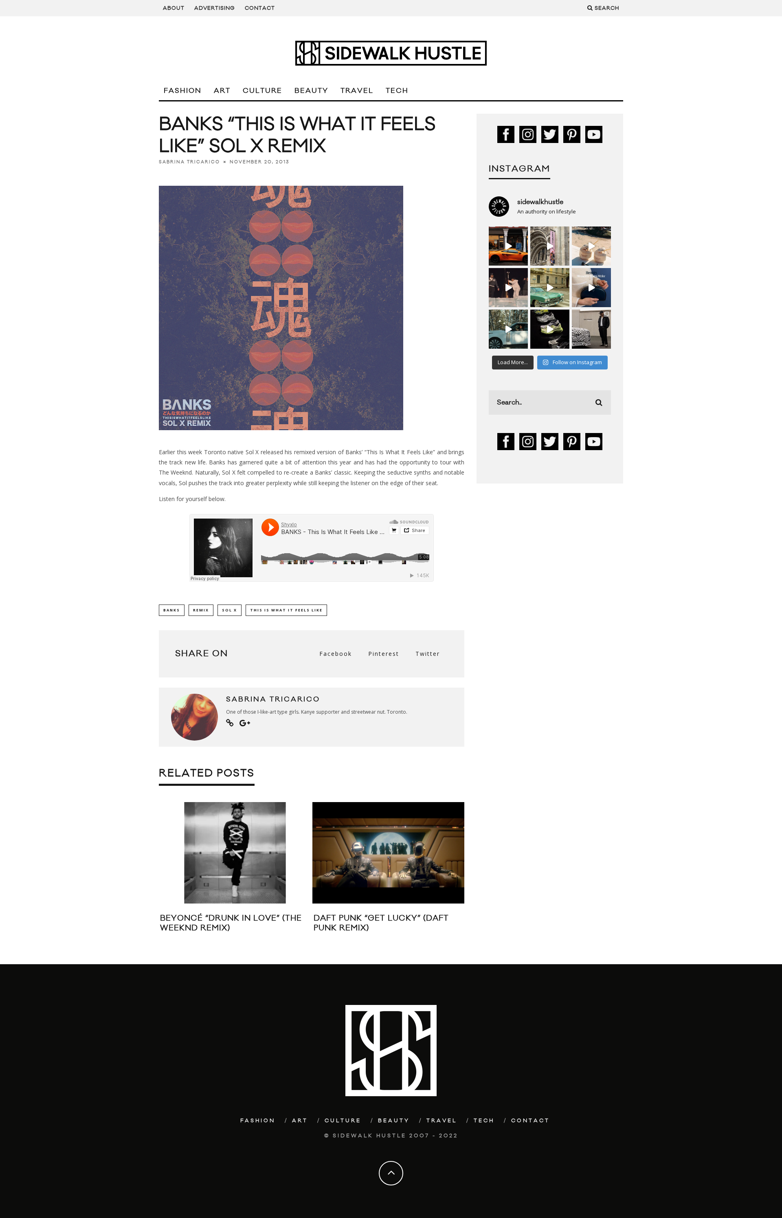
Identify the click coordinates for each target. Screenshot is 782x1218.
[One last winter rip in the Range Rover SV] (508, 329)
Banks (171, 610)
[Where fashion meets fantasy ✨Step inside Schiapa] (549, 246)
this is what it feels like (286, 610)
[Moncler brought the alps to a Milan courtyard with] (549, 287)
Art (222, 90)
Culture (262, 90)
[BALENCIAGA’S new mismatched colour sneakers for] (549, 329)
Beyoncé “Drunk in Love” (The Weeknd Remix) (231, 922)
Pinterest (383, 653)
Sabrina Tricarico (189, 162)
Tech (397, 90)
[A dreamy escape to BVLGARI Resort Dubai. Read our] (591, 246)
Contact (260, 8)
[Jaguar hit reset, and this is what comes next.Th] (591, 329)
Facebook (335, 653)
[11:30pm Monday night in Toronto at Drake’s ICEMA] (508, 287)
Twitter (427, 653)
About (174, 8)
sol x (229, 610)
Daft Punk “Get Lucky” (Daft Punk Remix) (381, 922)
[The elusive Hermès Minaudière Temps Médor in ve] (591, 287)
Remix (201, 610)
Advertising (214, 8)
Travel (356, 90)
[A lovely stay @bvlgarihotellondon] (508, 246)
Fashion (183, 90)
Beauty (311, 90)
